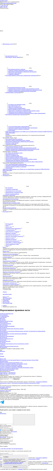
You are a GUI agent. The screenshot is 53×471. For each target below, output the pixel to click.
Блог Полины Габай (7, 303)
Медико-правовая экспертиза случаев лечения (19, 109)
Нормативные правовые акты (13, 241)
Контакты (29, 360)
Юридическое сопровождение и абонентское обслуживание (22, 71)
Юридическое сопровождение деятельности (16, 114)
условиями (20, 469)
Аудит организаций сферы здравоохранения (18, 126)
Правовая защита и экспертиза (13, 92)
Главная (4, 305)
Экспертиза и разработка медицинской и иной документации (22, 127)
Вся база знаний (9, 223)
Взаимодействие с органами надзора (14, 192)
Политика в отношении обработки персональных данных (13, 363)
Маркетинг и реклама (11, 233)
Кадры (7, 225)
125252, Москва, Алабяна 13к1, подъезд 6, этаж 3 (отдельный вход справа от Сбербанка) (21, 376)
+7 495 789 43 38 (4, 5)
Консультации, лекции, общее (13, 57)
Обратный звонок (4, 8)
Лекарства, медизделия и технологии (14, 236)
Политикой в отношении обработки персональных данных (26, 383)
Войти (11, 430)
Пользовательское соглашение (7, 370)
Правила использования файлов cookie (9, 368)
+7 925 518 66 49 (11, 373)
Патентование (11, 130)
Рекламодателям (4, 361)
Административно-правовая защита (16, 108)
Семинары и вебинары (13, 74)
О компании (6, 300)
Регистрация (14, 431)
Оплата (33, 360)
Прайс (36, 360)
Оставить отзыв (3, 0)
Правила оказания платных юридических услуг (11, 362)
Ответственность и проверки (12, 231)
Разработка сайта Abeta (5, 390)
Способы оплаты (4, 388)
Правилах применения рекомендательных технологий (13, 463)
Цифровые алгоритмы (11, 239)
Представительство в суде (14, 105)
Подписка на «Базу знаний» (14, 73)
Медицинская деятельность (12, 234)
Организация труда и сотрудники (13, 190)
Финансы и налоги (10, 237)
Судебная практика (10, 230)
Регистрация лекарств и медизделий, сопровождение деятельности (21, 75)
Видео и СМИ (6, 301)
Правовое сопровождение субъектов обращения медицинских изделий (25, 90)
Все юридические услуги (11, 56)
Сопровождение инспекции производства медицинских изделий (23, 88)
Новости (8, 245)
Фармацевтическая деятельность (13, 228)
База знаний (5, 211)
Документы (5, 175)
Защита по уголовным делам (15, 107)
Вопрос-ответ (9, 227)
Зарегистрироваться (5, 442)
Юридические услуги (8, 44)
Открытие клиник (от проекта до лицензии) (18, 129)
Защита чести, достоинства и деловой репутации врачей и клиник (24, 110)
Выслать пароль (4, 435)
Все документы (9, 187)
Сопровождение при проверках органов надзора (19, 112)
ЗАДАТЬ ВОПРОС (7, 298)
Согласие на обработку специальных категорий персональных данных (16, 367)
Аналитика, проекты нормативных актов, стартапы (20, 70)
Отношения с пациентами (12, 189)
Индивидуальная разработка (12, 194)
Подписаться (16, 379)
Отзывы (7, 134)
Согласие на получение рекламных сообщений (11, 366)
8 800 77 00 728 (3, 6)
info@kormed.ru (3, 372)
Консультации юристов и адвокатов (16, 69)
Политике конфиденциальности (12, 462)
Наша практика (6, 299)
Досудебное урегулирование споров (16, 104)
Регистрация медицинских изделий (16, 87)
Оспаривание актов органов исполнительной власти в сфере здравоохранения (26, 113)
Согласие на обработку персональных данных (11, 365)
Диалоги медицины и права (12, 244)
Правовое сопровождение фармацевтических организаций (22, 91)
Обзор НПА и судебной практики (13, 242)
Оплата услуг (9, 136)
